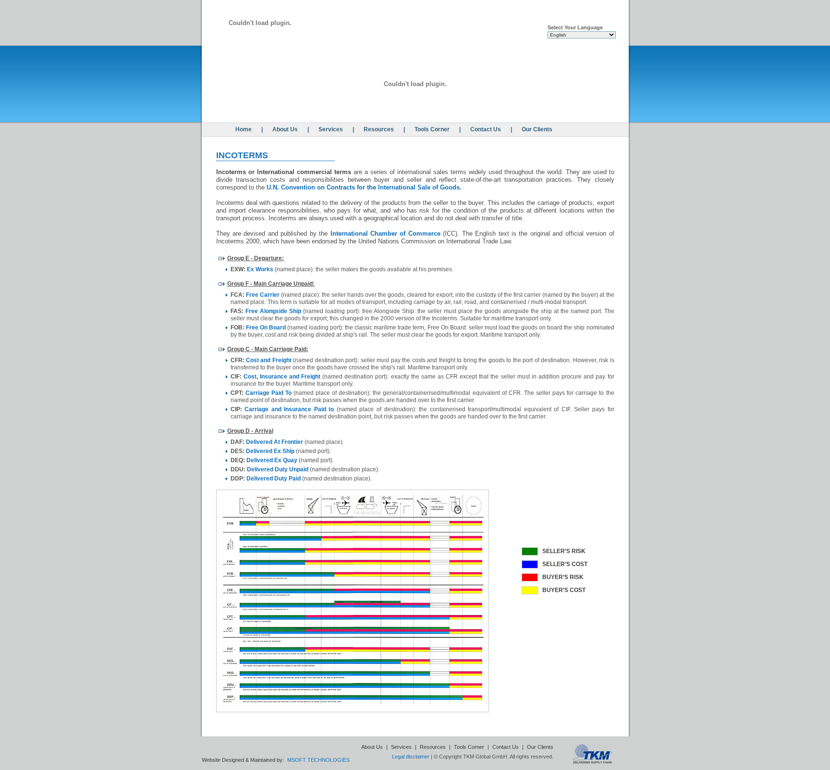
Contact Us (485, 129)
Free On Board (266, 327)
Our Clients (537, 129)
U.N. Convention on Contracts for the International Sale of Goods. (364, 187)
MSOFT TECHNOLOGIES (318, 760)
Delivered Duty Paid (273, 478)
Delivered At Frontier (274, 442)
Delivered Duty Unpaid (277, 469)
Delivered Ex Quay (271, 460)
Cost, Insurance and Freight (282, 376)
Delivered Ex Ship (270, 451)
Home (243, 129)
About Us (285, 129)
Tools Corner (432, 129)
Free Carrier (263, 294)
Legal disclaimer (410, 756)
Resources (379, 129)
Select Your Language (575, 27)
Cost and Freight (269, 360)
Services (330, 129)
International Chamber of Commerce (385, 233)
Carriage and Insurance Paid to (289, 409)
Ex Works (260, 269)
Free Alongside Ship (273, 311)
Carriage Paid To (268, 393)
